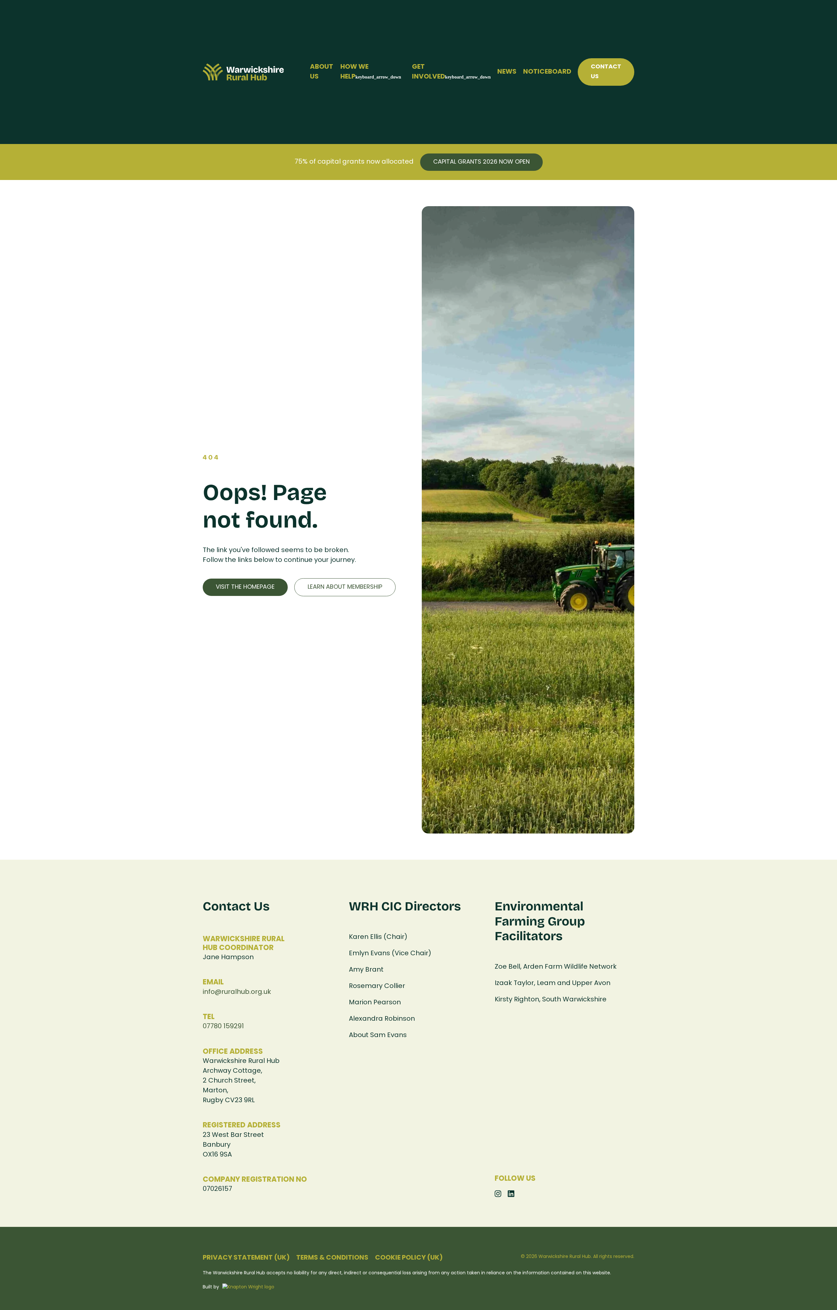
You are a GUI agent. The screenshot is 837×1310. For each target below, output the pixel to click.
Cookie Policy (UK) (409, 1258)
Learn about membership (345, 587)
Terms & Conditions (332, 1258)
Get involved (428, 72)
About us (321, 72)
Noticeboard (547, 72)
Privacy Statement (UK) (246, 1258)
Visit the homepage (245, 587)
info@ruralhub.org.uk (237, 992)
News (507, 72)
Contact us (606, 72)
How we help (354, 72)
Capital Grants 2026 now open (481, 162)
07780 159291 (223, 1026)
